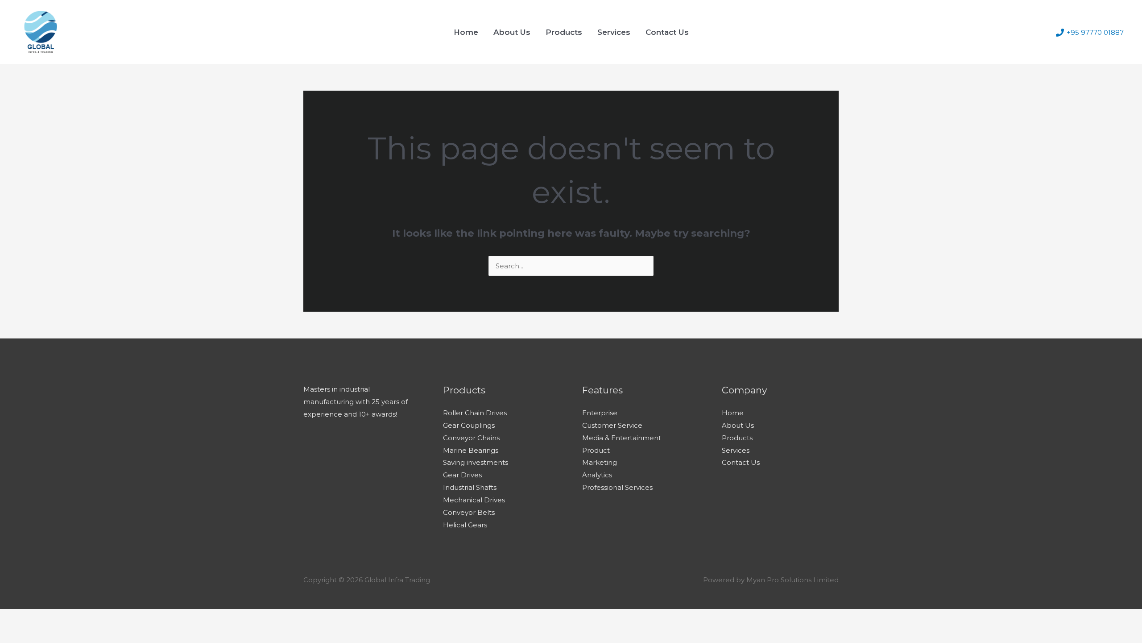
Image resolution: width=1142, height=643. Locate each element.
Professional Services (617, 487)
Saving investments (475, 462)
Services (613, 32)
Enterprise (599, 413)
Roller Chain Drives (475, 413)
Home (466, 32)
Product (596, 450)
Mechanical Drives (474, 500)
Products (564, 32)
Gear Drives (462, 475)
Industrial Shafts (470, 487)
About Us (511, 32)
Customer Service (612, 425)
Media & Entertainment (621, 438)
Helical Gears (465, 525)
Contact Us (667, 32)
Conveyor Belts (469, 512)
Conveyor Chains (471, 438)
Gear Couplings (469, 425)
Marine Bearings (470, 450)
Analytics (597, 475)
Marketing (599, 462)
